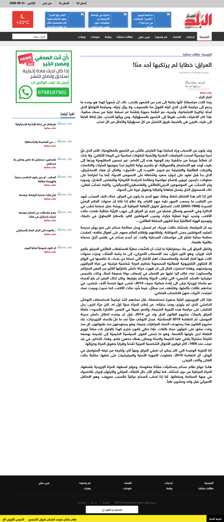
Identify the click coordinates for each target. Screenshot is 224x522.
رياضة (108, 36)
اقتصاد (177, 36)
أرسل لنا (81, 2)
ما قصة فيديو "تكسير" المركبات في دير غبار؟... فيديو (143, 20)
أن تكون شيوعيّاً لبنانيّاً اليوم (40, 247)
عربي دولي (144, 36)
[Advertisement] (146, 426)
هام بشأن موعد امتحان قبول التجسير (58, 519)
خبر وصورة (161, 36)
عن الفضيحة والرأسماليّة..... (40, 141)
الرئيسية (204, 36)
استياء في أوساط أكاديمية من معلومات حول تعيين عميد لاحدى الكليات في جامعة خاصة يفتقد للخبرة (108, 24)
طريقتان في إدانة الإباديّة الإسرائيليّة (35, 123)
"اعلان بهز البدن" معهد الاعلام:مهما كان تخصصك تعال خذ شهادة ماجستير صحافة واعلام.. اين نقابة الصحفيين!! (65, 24)
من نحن (47, 2)
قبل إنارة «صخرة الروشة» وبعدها (37, 194)
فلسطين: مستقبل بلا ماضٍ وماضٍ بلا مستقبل (34, 161)
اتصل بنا (64, 2)
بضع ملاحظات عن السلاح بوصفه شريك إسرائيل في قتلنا (37, 214)
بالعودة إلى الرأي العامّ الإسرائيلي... (36, 229)
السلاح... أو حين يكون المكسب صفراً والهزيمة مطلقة (35, 178)
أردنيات (190, 36)
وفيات (81, 36)
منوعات (95, 36)
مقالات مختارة (125, 36)
